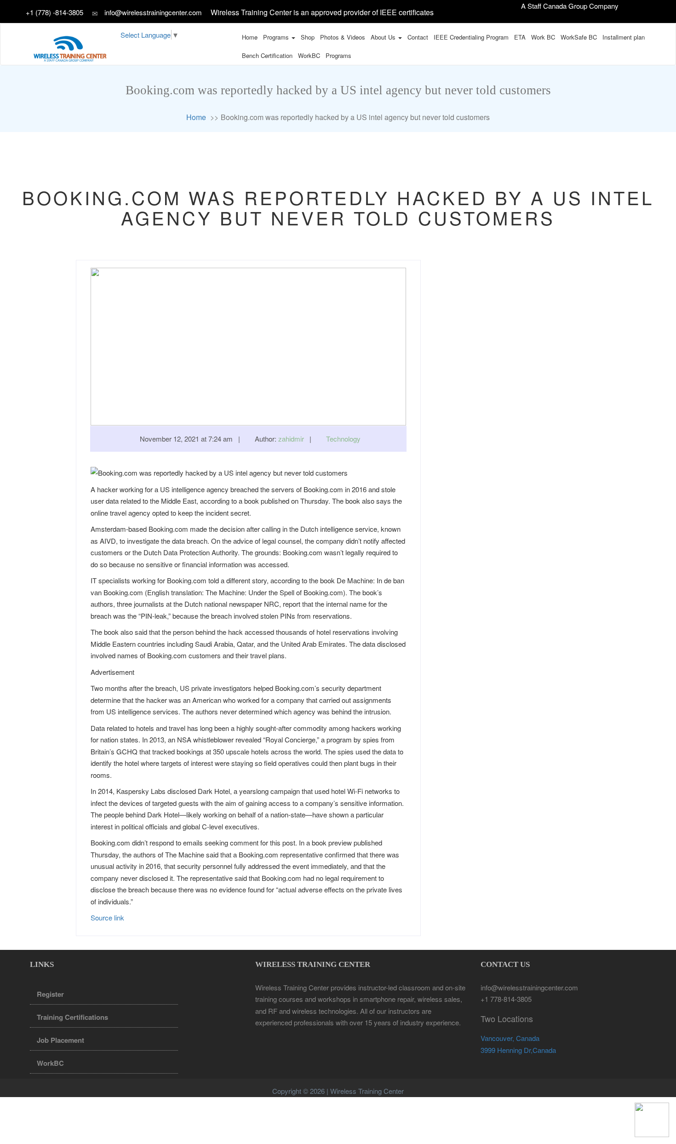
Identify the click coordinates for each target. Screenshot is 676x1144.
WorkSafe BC (579, 37)
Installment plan (623, 37)
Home (250, 37)
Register (50, 994)
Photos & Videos (342, 37)
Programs (277, 37)
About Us (384, 37)
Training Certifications (72, 1017)
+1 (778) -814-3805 (55, 12)
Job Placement (60, 1040)
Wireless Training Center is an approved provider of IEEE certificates (322, 12)
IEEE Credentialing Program (471, 37)
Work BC (543, 37)
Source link (107, 917)
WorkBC (309, 55)
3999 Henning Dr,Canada (518, 1050)
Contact (417, 37)
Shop (308, 37)
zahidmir (291, 438)
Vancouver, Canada (510, 1038)
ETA (520, 37)
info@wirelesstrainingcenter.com (153, 12)
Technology (343, 438)
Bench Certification (267, 55)
